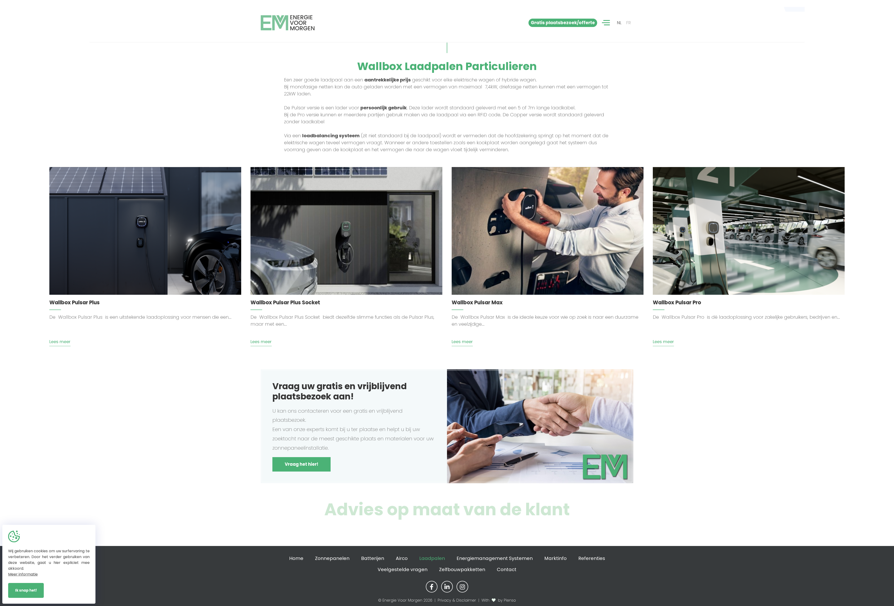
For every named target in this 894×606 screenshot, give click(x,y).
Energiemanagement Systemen (495, 558)
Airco (402, 558)
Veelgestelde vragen (402, 569)
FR (628, 23)
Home (296, 558)
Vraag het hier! (301, 464)
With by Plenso (498, 600)
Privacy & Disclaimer (457, 600)
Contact (506, 569)
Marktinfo (555, 558)
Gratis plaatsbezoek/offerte (563, 23)
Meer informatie (23, 574)
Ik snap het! (26, 590)
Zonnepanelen (332, 558)
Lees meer (60, 342)
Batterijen (372, 558)
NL (619, 23)
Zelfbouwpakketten (462, 569)
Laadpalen (432, 558)
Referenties (591, 558)
